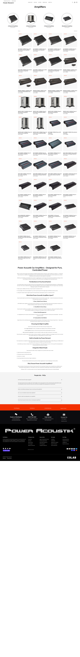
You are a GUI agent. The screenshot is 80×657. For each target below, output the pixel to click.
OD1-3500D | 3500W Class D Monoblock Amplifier (24, 154)
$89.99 (49, 259)
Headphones (65, 442)
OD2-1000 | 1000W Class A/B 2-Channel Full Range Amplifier (70, 154)
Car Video (64, 437)
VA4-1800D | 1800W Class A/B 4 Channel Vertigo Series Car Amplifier (40, 257)
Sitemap (4, 458)
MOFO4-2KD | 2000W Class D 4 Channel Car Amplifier (25, 133)
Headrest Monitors (66, 440)
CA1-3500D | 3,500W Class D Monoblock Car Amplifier (39, 50)
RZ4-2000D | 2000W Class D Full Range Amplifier (69, 195)
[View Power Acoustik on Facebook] (5, 448)
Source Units (42, 437)
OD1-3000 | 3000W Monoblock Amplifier (70, 133)
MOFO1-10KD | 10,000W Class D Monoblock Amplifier (25, 112)
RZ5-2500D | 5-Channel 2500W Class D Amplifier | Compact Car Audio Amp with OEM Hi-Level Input (55, 216)
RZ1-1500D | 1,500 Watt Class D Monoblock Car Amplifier (70, 174)
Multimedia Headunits (43, 442)
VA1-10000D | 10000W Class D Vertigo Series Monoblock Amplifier (69, 216)
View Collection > (12, 27)
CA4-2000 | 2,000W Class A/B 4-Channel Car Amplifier (55, 70)
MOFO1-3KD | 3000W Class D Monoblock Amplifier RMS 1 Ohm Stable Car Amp (39, 112)
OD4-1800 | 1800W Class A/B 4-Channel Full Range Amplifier (40, 174)
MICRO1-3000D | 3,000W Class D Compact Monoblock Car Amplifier (70, 70)
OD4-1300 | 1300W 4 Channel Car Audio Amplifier (24, 174)
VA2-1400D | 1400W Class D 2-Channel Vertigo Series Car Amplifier (25, 257)
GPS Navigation (42, 443)
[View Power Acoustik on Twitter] (7, 448)
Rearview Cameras (66, 443)
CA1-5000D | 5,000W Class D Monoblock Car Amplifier (54, 50)
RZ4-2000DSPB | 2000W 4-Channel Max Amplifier (24, 216)
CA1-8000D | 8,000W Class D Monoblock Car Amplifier (69, 50)
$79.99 (34, 259)
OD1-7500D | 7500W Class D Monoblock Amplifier (54, 154)
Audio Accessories (54, 445)
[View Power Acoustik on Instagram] (3, 448)
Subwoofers (53, 440)
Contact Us (30, 439)
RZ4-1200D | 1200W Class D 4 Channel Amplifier (54, 195)
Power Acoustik (32, 449)
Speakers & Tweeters (54, 442)
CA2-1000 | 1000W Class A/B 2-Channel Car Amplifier (25, 70)
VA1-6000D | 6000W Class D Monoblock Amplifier (54, 237)
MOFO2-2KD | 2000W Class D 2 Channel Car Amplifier (69, 112)
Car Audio (53, 437)
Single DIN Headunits (43, 445)
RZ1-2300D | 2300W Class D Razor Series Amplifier (24, 195)
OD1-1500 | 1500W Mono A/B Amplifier (54, 133)
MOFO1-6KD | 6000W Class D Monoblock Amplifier (54, 112)
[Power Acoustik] (8, 3)
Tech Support (30, 443)
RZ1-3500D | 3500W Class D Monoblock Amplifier (39, 195)
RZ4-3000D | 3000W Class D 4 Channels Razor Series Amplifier (40, 216)
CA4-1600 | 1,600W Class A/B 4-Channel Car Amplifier (40, 70)
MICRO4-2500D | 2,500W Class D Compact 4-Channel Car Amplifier (70, 91)
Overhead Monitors (66, 439)
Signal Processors (54, 443)
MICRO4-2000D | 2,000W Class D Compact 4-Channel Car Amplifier (55, 91)
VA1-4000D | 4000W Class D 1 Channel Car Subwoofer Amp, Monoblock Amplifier (39, 237)
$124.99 (64, 196)
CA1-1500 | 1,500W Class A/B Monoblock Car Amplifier (24, 50)
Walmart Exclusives (31, 445)
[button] (30, 2)
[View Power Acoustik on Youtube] (10, 448)
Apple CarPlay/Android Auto (44, 439)
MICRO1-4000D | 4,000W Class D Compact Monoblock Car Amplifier (25, 91)
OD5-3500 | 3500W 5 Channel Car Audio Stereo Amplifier (55, 174)
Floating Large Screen (43, 440)
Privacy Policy (9, 458)
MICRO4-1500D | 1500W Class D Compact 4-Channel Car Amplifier (39, 91)
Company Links (31, 437)
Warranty (29, 440)
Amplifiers (53, 439)
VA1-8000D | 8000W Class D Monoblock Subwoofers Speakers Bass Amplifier (69, 237)
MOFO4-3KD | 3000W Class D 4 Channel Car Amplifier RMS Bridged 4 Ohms (40, 133)
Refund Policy (30, 442)
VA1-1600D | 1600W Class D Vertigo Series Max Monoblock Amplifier (25, 237)
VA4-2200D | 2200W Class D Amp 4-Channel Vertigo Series (55, 257)
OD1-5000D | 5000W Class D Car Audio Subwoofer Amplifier (40, 154)
